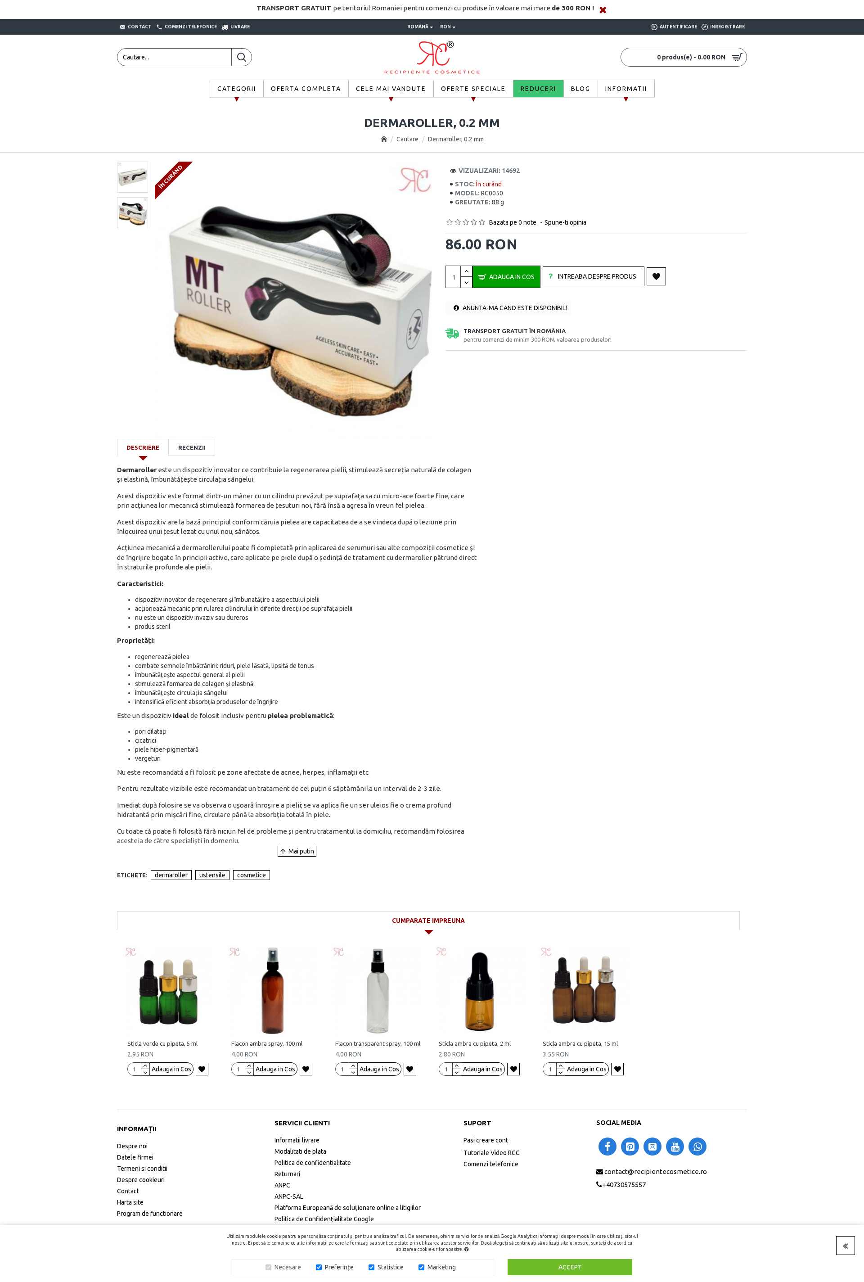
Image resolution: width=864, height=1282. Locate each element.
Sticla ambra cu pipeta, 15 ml (580, 1043)
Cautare (407, 139)
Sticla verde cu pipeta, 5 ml (162, 1043)
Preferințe (339, 1267)
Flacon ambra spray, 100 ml (266, 1043)
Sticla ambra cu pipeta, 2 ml (475, 1043)
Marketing (442, 1267)
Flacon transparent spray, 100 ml (377, 1043)
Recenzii (192, 447)
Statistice (391, 1267)
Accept (570, 1267)
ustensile (212, 875)
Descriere (142, 447)
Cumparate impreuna (428, 920)
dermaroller (171, 875)
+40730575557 (624, 1184)
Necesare (287, 1267)
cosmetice (251, 875)
